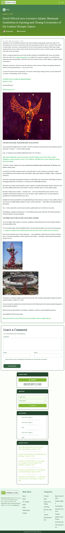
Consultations (59, 506)
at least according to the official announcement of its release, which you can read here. (31, 230)
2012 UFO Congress (27, 432)
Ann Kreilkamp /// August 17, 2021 (31, 449)
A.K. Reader (25, 502)
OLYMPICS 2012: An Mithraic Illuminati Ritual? (17, 79)
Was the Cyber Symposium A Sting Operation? (31, 454)
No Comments (22, 31)
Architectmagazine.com (22, 57)
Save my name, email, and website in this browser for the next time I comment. (26, 359)
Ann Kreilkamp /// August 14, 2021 (31, 471)
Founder (57, 514)
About (24, 499)
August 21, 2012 (7, 81)
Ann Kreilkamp (9, 31)
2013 (23, 437)
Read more (16, 505)
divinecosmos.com (8, 89)
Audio (24, 504)
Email (36, 352)
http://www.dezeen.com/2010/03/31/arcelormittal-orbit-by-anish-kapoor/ (27, 318)
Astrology (46, 507)
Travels (46, 514)
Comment (6, 336)
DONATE (33, 380)
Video (24, 507)
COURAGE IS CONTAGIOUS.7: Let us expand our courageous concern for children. (31, 462)
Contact (24, 513)
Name (5, 352)
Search (33, 405)
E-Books (46, 496)
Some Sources (59, 522)
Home (24, 496)
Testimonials (26, 510)
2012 (23, 427)
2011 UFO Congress (27, 422)
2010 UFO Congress (27, 417)
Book (45, 499)
